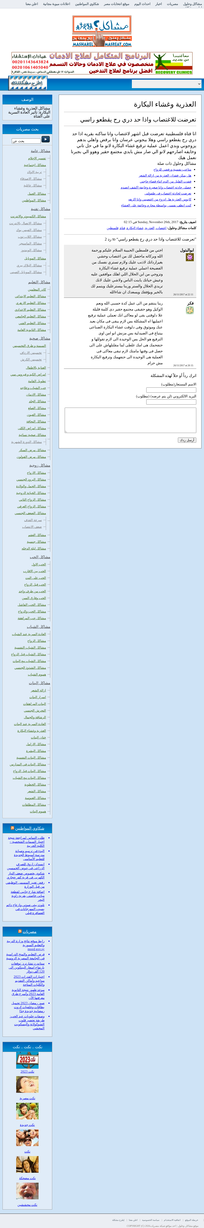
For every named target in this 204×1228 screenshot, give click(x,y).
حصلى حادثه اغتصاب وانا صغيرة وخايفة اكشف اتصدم (156, 187)
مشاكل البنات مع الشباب (29, 778)
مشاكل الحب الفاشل (32, 605)
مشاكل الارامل (36, 744)
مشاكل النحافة (36, 421)
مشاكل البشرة (36, 751)
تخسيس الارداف (31, 353)
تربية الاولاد (34, 172)
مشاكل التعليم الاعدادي (30, 309)
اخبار (158, 4)
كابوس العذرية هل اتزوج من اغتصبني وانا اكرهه (159, 199)
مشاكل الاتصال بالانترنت (25, 223)
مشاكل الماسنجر (30, 243)
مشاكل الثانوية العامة (31, 330)
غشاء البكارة (135, 228)
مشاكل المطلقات (34, 804)
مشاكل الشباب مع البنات (29, 661)
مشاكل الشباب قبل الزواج (28, 654)
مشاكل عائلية (33, 185)
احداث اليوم (142, 4)
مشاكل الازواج (36, 473)
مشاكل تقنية (40, 209)
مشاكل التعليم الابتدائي (30, 296)
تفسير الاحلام (37, 158)
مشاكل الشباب (38, 627)
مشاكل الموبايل (35, 258)
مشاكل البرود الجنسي (31, 479)
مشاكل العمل (37, 193)
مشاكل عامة (40, 151)
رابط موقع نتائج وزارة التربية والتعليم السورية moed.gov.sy (26, 945)
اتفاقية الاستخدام (172, 1220)
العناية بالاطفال (36, 367)
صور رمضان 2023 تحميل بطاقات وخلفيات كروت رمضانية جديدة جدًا (28, 1007)
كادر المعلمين (37, 289)
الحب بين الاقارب (34, 571)
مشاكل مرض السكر (32, 450)
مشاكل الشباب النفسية (30, 647)
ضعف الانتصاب (32, 527)
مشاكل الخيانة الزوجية (31, 493)
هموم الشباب (37, 674)
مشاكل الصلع (37, 408)
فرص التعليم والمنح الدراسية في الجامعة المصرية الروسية (25, 956)
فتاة (122, 228)
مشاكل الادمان (36, 394)
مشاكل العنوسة (35, 798)
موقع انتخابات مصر (116, 4)
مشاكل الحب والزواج (32, 611)
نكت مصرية (27, 1098)
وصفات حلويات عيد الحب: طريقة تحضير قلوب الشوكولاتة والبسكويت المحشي (27, 1022)
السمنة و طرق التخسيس (29, 346)
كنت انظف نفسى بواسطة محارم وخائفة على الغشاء (156, 205)
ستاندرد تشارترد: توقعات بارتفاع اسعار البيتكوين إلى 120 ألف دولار (27, 967)
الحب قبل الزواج (35, 584)
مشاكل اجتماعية (35, 165)
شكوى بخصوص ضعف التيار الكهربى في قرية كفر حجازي (26, 875)
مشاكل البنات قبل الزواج (29, 771)
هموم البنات (38, 811)
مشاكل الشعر (36, 791)
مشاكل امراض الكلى (32, 428)
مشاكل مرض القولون (31, 457)
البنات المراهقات (34, 704)
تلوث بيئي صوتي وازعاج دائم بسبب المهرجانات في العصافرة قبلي (25, 909)
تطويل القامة (37, 381)
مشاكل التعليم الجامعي (30, 316)
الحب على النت (35, 578)
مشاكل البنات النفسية (31, 757)
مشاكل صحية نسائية (32, 435)
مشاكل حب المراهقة (32, 618)
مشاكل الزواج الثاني (32, 499)
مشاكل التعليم (39, 282)
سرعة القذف (33, 520)
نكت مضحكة (27, 1178)
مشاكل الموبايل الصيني (26, 272)
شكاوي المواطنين (87, 4)
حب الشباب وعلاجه (33, 388)
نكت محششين (27, 1205)
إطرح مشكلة (118, 1220)
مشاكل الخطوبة (35, 784)
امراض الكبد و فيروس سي (28, 374)
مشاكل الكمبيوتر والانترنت (28, 216)
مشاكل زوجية (39, 465)
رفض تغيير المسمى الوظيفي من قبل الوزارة (25, 884)
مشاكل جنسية (36, 542)
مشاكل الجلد (37, 401)
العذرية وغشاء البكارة (31, 731)
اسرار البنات (37, 697)
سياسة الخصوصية (150, 1220)
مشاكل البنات (39, 683)
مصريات (172, 4)
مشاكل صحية (39, 338)
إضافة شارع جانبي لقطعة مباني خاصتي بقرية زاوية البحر (28, 896)
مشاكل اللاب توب (30, 237)
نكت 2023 (27, 1071)
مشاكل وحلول (192, 4)
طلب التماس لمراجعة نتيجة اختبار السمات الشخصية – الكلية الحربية (26, 842)
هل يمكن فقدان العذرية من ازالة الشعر (165, 175)
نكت (27, 1151)
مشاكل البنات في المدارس (28, 764)
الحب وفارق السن (34, 598)
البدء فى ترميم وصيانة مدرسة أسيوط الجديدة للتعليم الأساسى (29, 855)
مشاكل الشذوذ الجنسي (30, 668)
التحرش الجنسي (35, 710)
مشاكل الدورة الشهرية (26, 442)
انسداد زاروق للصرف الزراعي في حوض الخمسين (26, 866)
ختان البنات (38, 737)
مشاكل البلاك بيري (29, 265)
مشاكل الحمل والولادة (31, 486)
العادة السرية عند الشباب (29, 634)
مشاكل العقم (37, 535)
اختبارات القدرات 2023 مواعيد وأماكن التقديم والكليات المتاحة (29, 980)
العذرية (149, 228)
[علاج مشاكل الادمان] (102, 73)
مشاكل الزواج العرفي (31, 506)
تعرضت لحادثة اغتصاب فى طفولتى (168, 193)
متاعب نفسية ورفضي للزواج (172, 169)
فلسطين (112, 228)
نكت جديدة (27, 1125)
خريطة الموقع (191, 1220)
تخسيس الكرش (31, 359)
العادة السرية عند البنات (30, 724)
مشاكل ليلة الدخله (34, 548)
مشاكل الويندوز (31, 250)
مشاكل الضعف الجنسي (30, 513)
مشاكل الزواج (36, 641)
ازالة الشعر (38, 690)
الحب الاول (39, 564)
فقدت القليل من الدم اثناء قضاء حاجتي (165, 181)
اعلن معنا (32, 4)
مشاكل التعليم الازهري (31, 303)
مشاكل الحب (40, 557)
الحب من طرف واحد (32, 591)
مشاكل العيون (36, 415)
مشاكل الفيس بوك (29, 230)
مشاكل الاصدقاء (31, 179)
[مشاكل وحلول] (102, 46)
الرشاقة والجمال (35, 717)
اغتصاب (161, 228)
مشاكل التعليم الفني (32, 323)
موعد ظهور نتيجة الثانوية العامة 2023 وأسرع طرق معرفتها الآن (28, 994)
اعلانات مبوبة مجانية (56, 4)
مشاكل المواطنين (34, 200)
